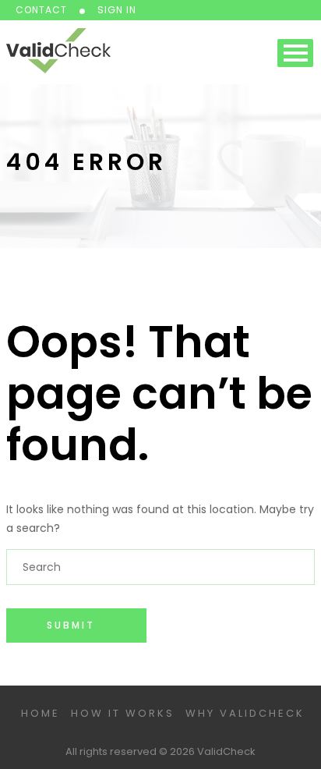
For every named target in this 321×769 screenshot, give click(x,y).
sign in (116, 9)
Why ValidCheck (245, 713)
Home (40, 713)
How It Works (123, 713)
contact (41, 9)
